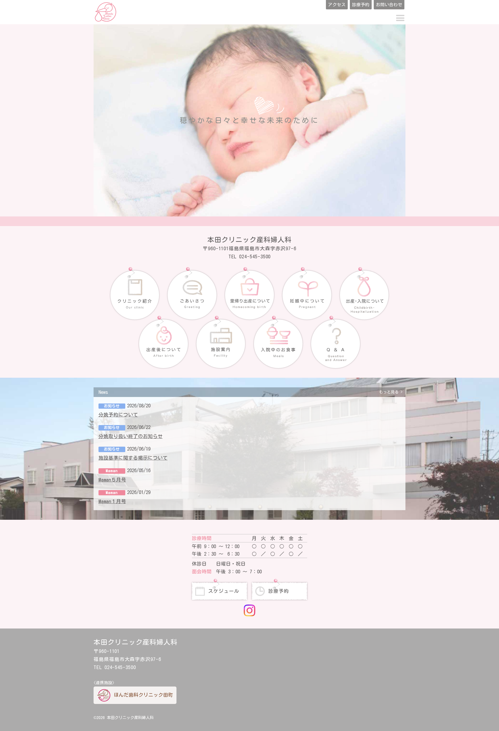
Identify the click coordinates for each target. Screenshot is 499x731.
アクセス (337, 4)
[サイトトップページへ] (106, 12)
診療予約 (361, 4)
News (249, 392)
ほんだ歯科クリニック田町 (143, 694)
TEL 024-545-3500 (249, 256)
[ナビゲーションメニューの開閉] (400, 18)
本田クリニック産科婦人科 (130, 717)
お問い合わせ (389, 4)
